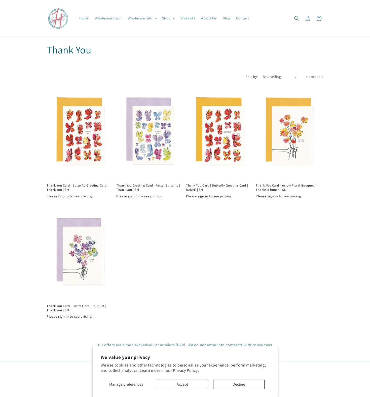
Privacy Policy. (186, 370)
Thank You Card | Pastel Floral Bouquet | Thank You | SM (76, 308)
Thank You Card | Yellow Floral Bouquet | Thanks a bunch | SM (286, 188)
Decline (239, 384)
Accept (182, 384)
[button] (142, 18)
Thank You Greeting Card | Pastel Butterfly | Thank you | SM (148, 188)
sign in (63, 196)
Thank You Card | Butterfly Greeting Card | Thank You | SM (77, 188)
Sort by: (251, 76)
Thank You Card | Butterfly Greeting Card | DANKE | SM (217, 188)
